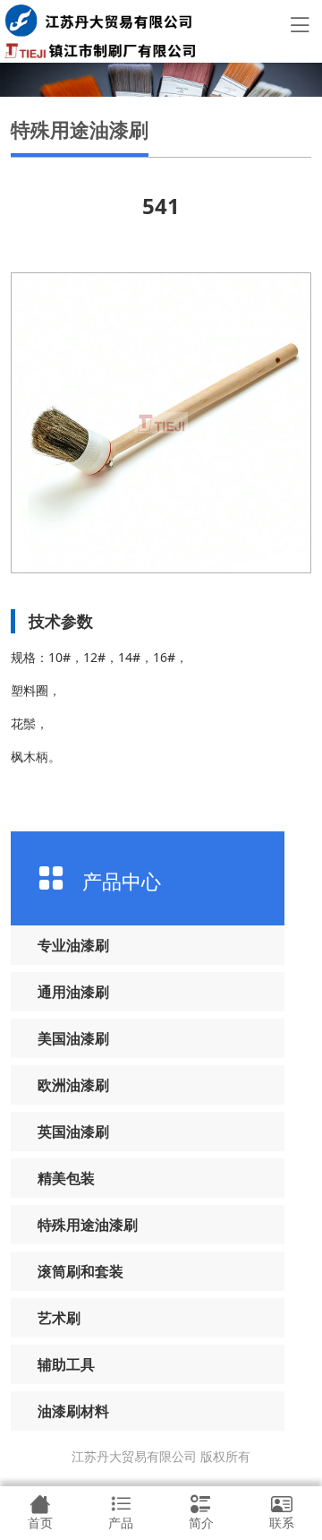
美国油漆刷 (73, 1038)
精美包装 (66, 1178)
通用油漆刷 (73, 992)
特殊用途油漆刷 (88, 1225)
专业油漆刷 (73, 945)
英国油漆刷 (73, 1131)
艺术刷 (59, 1318)
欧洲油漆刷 (73, 1085)
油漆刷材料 (73, 1411)
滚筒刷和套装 (80, 1271)
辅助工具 (66, 1364)
